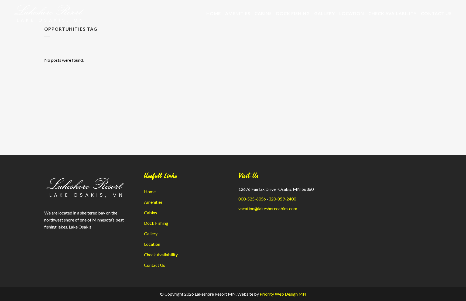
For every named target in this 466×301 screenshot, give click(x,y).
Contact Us (154, 265)
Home (150, 191)
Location (152, 244)
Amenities (153, 202)
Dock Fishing (156, 223)
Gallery (150, 233)
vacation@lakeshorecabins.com (267, 208)
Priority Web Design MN (283, 293)
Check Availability (161, 254)
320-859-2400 (282, 198)
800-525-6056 (252, 198)
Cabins (150, 212)
